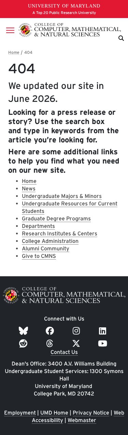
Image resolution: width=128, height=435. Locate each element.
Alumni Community (45, 248)
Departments (38, 226)
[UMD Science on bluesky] (24, 331)
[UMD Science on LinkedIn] (103, 331)
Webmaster (82, 420)
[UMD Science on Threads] (50, 343)
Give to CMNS (39, 256)
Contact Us (64, 352)
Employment (20, 412)
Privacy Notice (91, 412)
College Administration (50, 241)
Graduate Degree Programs (56, 218)
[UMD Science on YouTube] (103, 343)
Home (29, 181)
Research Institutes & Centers (59, 233)
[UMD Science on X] (77, 343)
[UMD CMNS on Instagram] (77, 331)
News (28, 188)
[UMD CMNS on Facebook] (51, 331)
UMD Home (54, 412)
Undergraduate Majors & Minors (62, 196)
